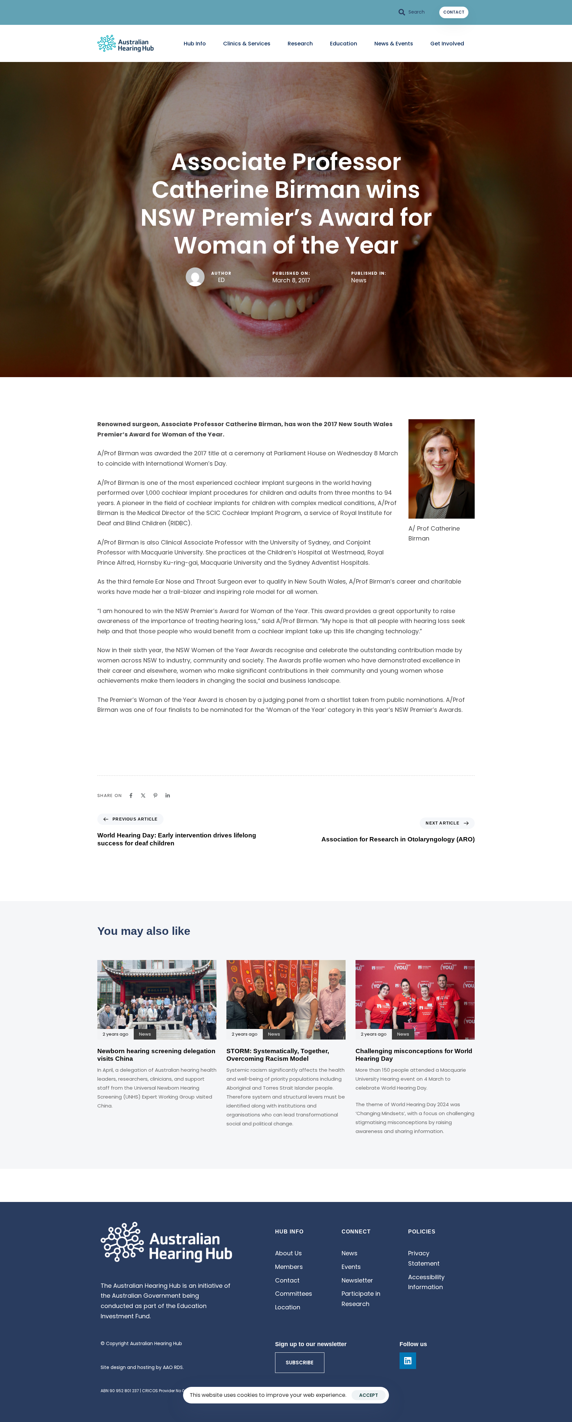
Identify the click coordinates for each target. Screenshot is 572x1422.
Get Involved (447, 43)
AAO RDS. (173, 1367)
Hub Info (195, 43)
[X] (143, 795)
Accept (368, 1395)
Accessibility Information (426, 1282)
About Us (288, 1253)
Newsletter (357, 1280)
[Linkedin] (167, 795)
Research (300, 43)
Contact (287, 1280)
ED (221, 280)
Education (343, 43)
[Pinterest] (155, 795)
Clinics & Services (246, 43)
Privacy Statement (424, 1258)
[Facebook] (130, 795)
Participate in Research (361, 1298)
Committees (293, 1293)
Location (287, 1307)
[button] (412, 12)
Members (289, 1267)
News (358, 280)
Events (351, 1267)
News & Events (393, 43)
